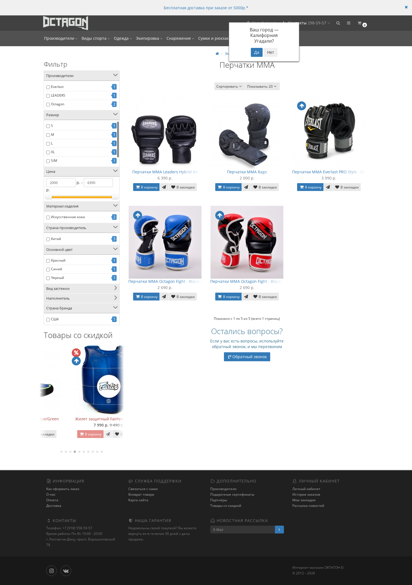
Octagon (57, 104)
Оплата (52, 500)
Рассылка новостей (308, 505)
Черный (57, 277)
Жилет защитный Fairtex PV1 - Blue (81, 418)
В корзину (65, 434)
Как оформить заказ (62, 488)
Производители (59, 38)
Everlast (57, 86)
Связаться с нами (143, 488)
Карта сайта (138, 500)
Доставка (53, 505)
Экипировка (148, 38)
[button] (338, 23)
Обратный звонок (249, 356)
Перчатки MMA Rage (247, 171)
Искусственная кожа (68, 217)
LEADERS (58, 95)
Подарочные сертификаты (232, 494)
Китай (56, 238)
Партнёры (218, 500)
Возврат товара (141, 494)
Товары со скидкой (225, 505)
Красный (58, 260)
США (55, 319)
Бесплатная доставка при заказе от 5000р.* (206, 7)
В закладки (102, 434)
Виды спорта (95, 38)
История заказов (306, 494)
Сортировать (227, 86)
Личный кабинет (306, 488)
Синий (56, 269)
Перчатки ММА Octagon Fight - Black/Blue (168, 281)
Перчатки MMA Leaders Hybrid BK (165, 171)
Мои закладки (304, 500)
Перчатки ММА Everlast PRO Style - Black (331, 171)
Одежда (122, 38)
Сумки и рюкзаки (215, 38)
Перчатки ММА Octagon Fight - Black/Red (249, 281)
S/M (54, 160)
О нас (50, 494)
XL (53, 152)
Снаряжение (179, 38)
